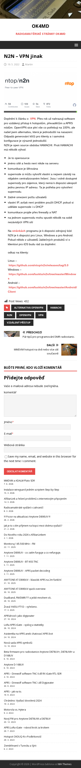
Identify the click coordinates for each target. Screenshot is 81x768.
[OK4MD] (40, 16)
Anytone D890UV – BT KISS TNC (21, 561)
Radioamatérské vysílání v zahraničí (23, 507)
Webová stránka (14, 445)
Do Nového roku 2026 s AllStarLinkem (25, 534)
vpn (40, 315)
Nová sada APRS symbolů (18, 642)
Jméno (8, 422)
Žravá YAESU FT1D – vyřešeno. (20, 606)
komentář (10, 392)
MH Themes (64, 764)
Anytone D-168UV (14, 664)
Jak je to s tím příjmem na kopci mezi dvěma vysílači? (33, 525)
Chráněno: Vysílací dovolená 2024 (22, 700)
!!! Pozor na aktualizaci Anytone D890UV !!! (27, 516)
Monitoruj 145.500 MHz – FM (19, 543)
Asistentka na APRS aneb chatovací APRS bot (28, 633)
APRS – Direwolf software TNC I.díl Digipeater (29, 682)
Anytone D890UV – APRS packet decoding (27, 570)
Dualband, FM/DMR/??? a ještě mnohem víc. (28, 597)
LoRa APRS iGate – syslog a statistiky (24, 625)
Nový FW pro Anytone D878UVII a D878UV (27, 718)
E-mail (8, 433)
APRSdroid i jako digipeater (19, 615)
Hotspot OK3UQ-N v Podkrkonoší (22, 736)
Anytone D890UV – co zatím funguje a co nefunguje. (32, 552)
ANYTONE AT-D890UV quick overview (24, 589)
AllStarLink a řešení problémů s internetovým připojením (35, 498)
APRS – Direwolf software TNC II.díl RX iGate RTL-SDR (33, 673)
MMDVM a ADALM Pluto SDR (19, 480)
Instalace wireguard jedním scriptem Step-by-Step (31, 489)
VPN (32, 118)
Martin (29, 64)
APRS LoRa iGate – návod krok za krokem (26, 727)
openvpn (25, 315)
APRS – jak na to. (13, 691)
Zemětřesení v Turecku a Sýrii (20, 745)
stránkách (19, 230)
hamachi (56, 307)
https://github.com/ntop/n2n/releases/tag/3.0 (38, 265)
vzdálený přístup (18, 322)
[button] (75, 45)
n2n (9, 315)
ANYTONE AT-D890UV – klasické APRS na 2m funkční (32, 579)
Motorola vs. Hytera (15, 709)
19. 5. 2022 (13, 64)
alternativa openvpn (28, 307)
